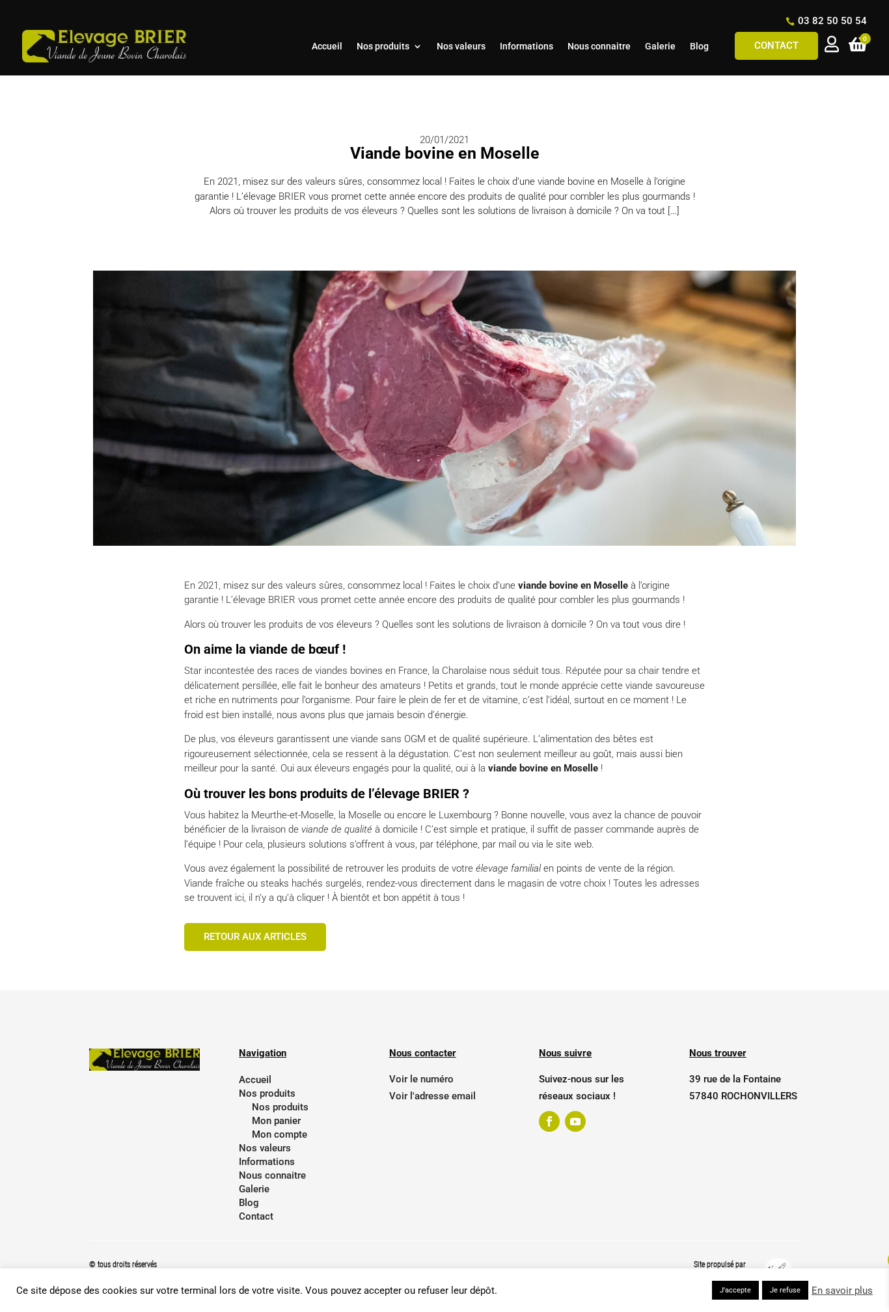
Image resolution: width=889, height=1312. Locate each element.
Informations (526, 46)
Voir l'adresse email (432, 1096)
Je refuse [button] (785, 1290)
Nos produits (383, 46)
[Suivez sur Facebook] (549, 1121)
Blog (699, 46)
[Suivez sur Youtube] (575, 1121)
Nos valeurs (461, 46)
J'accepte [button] (735, 1290)
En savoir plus (842, 1290)
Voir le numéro (421, 1079)
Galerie (660, 46)
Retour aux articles (255, 937)
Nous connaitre (599, 46)
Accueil (327, 46)
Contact (776, 45)
